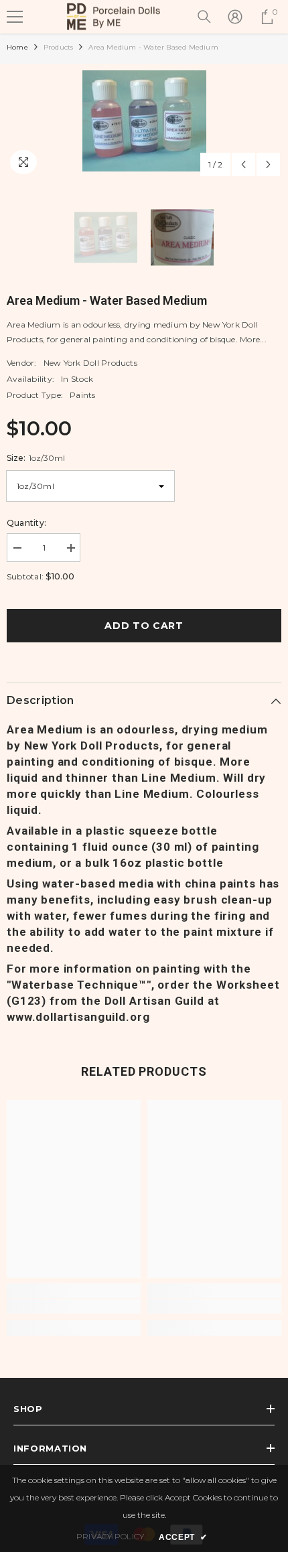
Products (59, 47)
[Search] (204, 17)
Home (17, 47)
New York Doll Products (90, 363)
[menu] (15, 17)
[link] (74, 1306)
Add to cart (144, 626)
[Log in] (235, 16)
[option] (144, 120)
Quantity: (26, 523)
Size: (36, 458)
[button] (243, 164)
